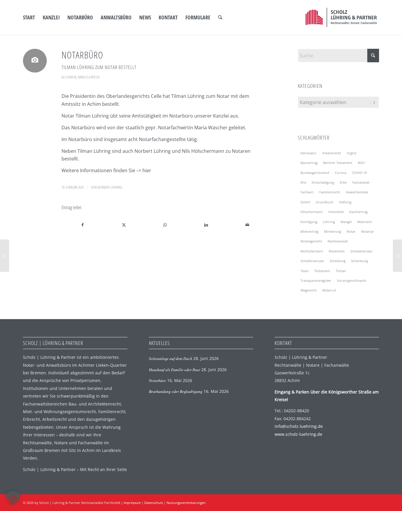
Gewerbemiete (357, 192)
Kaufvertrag (358, 212)
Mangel (346, 222)
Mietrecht (364, 222)
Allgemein (69, 77)
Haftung (345, 202)
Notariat (367, 231)
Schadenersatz (361, 251)
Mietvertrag (309, 231)
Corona (340, 172)
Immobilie (336, 212)
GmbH (305, 202)
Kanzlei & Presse (89, 77)
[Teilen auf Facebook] (82, 225)
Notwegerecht (311, 241)
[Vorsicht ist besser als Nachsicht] (4, 255)
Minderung (332, 231)
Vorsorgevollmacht (351, 280)
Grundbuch (324, 202)
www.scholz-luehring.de (298, 434)
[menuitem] (29, 17)
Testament (322, 271)
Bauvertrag (309, 162)
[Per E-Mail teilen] (247, 225)
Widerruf (329, 290)
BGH (361, 162)
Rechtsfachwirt (311, 251)
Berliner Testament (337, 162)
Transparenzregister (315, 280)
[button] (13, 498)
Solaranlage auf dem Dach (170, 358)
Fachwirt (307, 192)
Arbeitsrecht (331, 153)
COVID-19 (359, 172)
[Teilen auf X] (123, 225)
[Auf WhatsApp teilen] (164, 225)
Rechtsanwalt (338, 241)
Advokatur (308, 153)
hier (146, 170)
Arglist (351, 153)
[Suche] (220, 17)
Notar (351, 231)
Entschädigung (323, 182)
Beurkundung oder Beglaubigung (175, 391)
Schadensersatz (312, 261)
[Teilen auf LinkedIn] (206, 225)
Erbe (343, 182)
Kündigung (308, 222)
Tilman (341, 271)
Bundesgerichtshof (314, 172)
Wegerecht (308, 290)
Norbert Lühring (109, 187)
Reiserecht (337, 251)
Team (304, 271)
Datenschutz (153, 502)
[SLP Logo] (341, 17)
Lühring (329, 222)
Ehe (303, 182)
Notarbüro (157, 380)
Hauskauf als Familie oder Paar (174, 369)
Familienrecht (329, 192)
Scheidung (337, 261)
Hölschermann (311, 212)
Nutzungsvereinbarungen (186, 502)
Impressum (132, 502)
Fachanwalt (361, 182)
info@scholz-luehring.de (299, 426)
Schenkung (359, 261)
